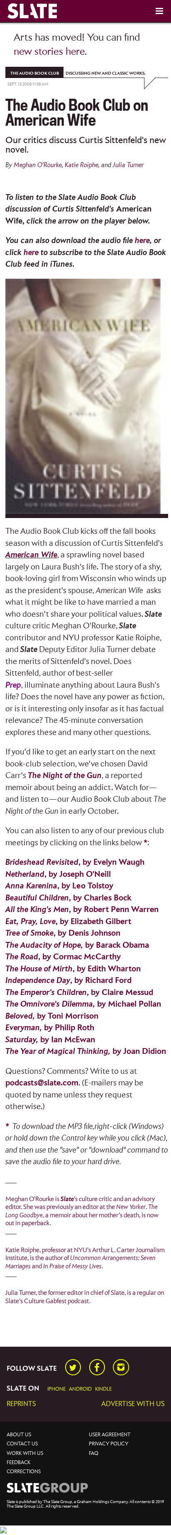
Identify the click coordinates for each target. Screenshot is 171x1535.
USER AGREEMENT (109, 1435)
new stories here (49, 52)
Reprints (21, 1404)
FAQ (93, 1453)
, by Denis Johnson (62, 933)
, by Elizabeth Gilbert (68, 922)
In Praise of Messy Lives (72, 1266)
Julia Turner (128, 165)
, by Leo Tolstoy (59, 886)
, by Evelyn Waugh (74, 862)
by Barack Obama (77, 945)
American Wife (31, 555)
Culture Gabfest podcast (56, 1301)
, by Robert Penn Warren (82, 910)
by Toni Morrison (51, 1016)
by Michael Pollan (83, 1004)
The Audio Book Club (34, 73)
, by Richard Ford (68, 980)
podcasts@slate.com (41, 1083)
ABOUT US (19, 1435)
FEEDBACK (18, 1463)
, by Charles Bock (68, 898)
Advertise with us (132, 1404)
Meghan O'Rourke (38, 165)
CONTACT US (22, 1444)
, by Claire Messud (79, 992)
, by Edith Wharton (73, 969)
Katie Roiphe (81, 165)
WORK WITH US (25, 1453)
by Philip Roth (49, 1028)
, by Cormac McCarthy (63, 957)
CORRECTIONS (24, 1472)
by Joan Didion (85, 1051)
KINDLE (103, 1389)
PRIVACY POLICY (108, 1444)
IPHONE (56, 1389)
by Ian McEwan (50, 1040)
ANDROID (80, 1389)
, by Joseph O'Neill (58, 874)
